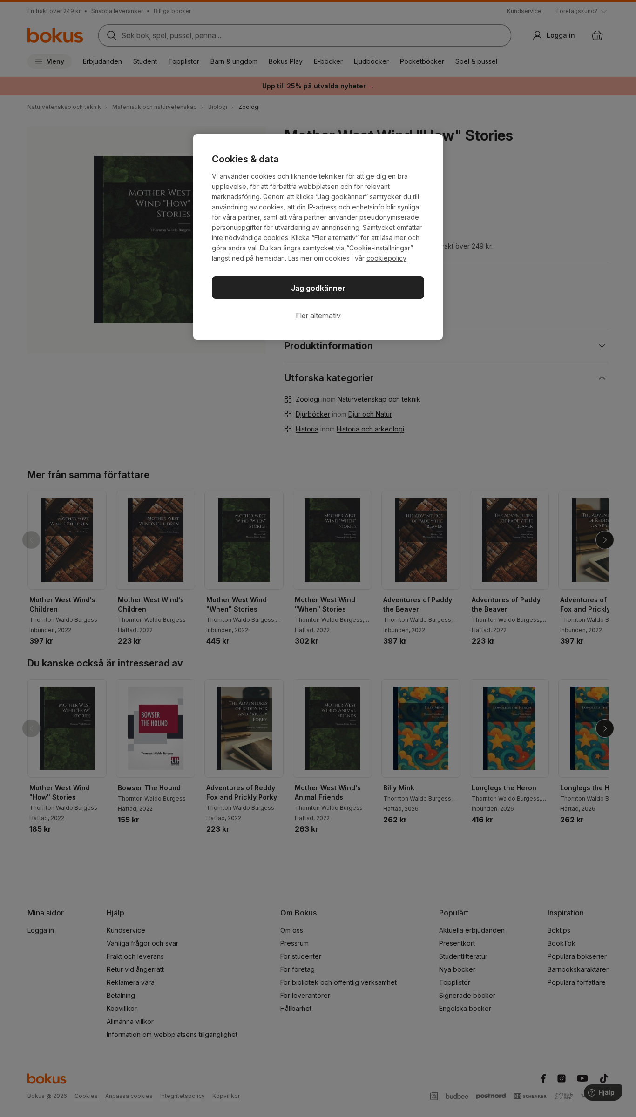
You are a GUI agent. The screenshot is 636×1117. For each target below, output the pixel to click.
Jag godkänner (318, 288)
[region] (318, 237)
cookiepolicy (386, 258)
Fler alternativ (318, 315)
